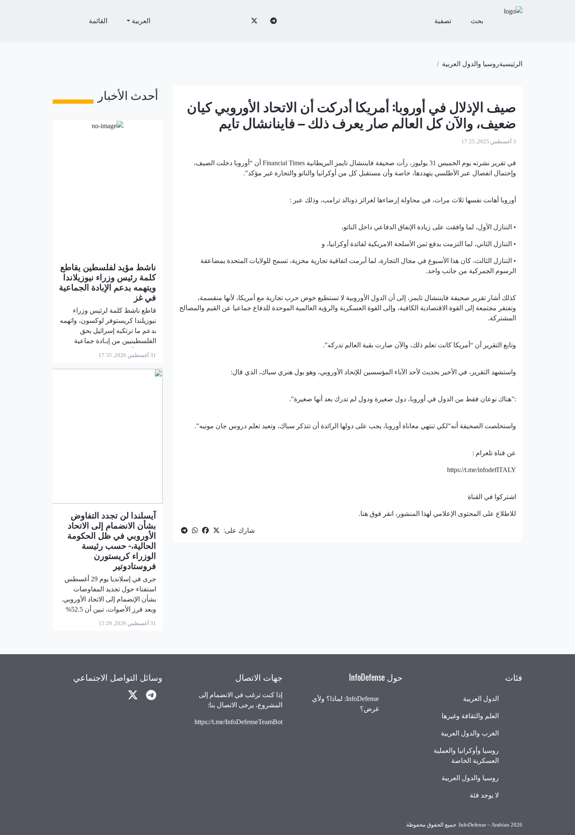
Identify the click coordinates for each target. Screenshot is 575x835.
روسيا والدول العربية (470, 63)
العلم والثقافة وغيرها (470, 716)
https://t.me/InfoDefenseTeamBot (238, 721)
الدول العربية (481, 698)
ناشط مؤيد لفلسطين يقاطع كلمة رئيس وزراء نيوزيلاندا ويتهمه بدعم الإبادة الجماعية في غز (107, 282)
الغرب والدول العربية (470, 733)
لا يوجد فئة (484, 795)
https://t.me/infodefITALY (481, 469)
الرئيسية (510, 63)
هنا (364, 513)
